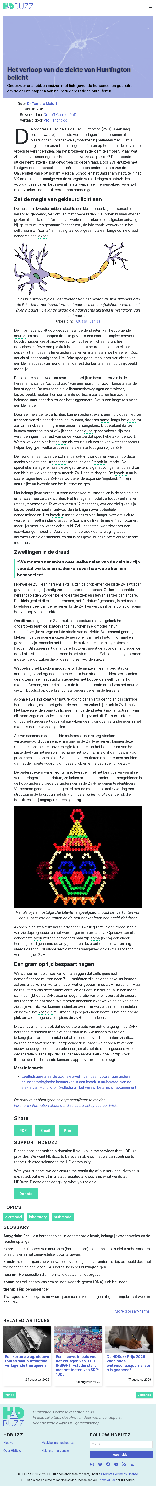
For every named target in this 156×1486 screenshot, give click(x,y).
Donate (26, 1193)
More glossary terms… (134, 1311)
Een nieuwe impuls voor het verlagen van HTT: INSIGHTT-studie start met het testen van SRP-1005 (77, 1366)
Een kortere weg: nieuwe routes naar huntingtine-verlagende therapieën (27, 1361)
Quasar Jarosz (88, 321)
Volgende (144, 1395)
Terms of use (107, 1480)
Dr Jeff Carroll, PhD (60, 114)
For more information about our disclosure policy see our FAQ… (66, 1105)
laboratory (38, 1217)
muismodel (63, 1217)
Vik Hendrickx (55, 120)
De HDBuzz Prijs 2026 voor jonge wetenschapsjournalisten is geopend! (128, 1363)
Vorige (9, 1395)
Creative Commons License (119, 1474)
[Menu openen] (150, 6)
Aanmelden (121, 1454)
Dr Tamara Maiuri (42, 103)
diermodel (13, 1217)
